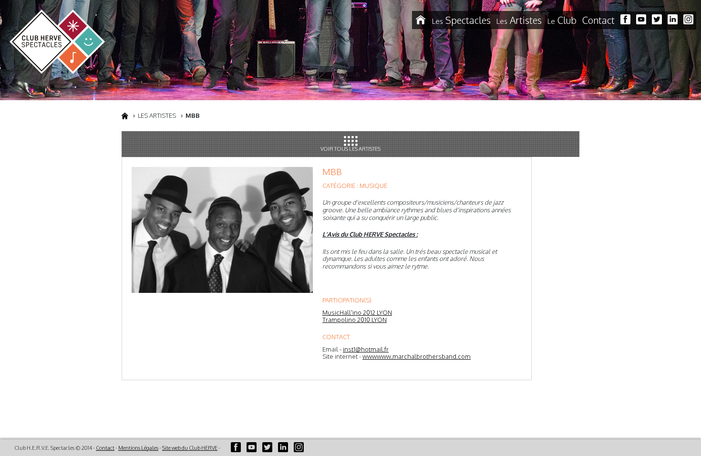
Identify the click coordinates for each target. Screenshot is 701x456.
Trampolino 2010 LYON (354, 319)
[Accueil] (420, 20)
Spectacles (461, 20)
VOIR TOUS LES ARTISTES (350, 148)
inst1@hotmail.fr (366, 349)
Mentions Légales (138, 448)
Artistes (519, 20)
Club (562, 20)
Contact (598, 20)
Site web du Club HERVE (189, 448)
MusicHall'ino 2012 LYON (357, 312)
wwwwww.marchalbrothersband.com (416, 356)
